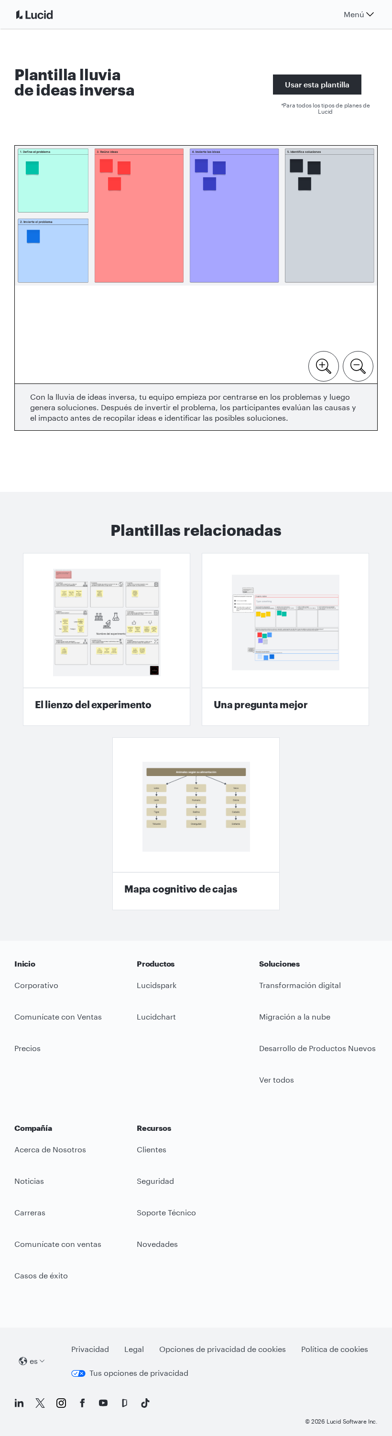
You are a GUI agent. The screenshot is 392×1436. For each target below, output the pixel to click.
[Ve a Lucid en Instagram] (61, 1403)
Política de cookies (334, 1348)
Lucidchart (156, 1016)
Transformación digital (300, 984)
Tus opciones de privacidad (138, 1372)
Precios (27, 1048)
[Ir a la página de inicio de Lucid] (45, 14)
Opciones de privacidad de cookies (222, 1348)
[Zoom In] (323, 365)
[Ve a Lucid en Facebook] (82, 1403)
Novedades (157, 1243)
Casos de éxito (41, 1275)
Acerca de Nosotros (50, 1149)
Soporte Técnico (166, 1212)
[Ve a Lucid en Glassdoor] (124, 1403)
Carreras (29, 1212)
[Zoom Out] (358, 365)
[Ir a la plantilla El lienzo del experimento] (106, 639)
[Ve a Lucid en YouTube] (103, 1403)
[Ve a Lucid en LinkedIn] (19, 1403)
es (34, 1360)
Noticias (29, 1180)
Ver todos (276, 1079)
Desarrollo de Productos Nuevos (317, 1048)
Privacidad (90, 1348)
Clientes (151, 1149)
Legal (134, 1348)
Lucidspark (156, 984)
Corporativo (36, 984)
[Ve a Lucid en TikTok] (145, 1403)
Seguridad (155, 1180)
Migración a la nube (294, 1016)
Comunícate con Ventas (58, 1016)
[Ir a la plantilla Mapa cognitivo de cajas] (196, 824)
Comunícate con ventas (57, 1243)
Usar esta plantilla (317, 84)
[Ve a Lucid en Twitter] (40, 1403)
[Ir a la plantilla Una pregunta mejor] (285, 639)
